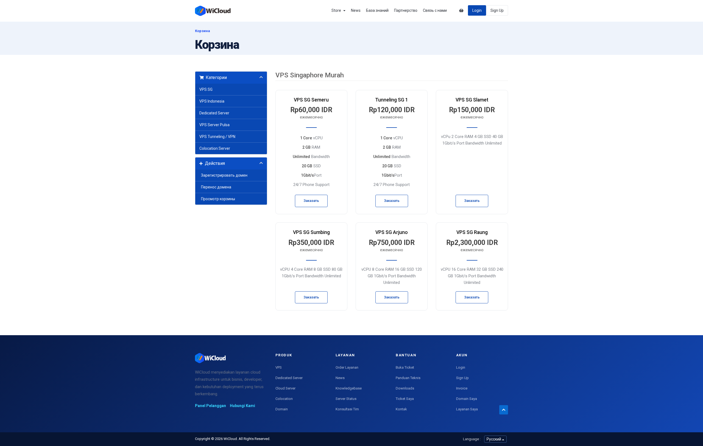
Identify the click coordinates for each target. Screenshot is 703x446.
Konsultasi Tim (347, 409)
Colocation (284, 399)
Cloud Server (285, 388)
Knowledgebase (349, 388)
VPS (278, 367)
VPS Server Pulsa (214, 125)
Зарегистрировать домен (223, 175)
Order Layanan (347, 367)
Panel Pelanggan (210, 405)
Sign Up (497, 10)
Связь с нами (435, 10)
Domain (281, 409)
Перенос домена (215, 187)
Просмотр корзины (217, 199)
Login (477, 10)
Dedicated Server (214, 113)
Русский (494, 439)
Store (337, 10)
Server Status (346, 399)
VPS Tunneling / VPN (217, 136)
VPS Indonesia (211, 101)
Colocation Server (214, 148)
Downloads (405, 388)
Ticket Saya (405, 399)
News (356, 10)
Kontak (401, 409)
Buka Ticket (405, 367)
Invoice (461, 388)
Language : (472, 439)
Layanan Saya (467, 409)
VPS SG (206, 89)
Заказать (311, 201)
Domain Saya (466, 399)
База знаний (377, 10)
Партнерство (405, 10)
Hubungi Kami (242, 405)
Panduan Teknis (408, 378)
